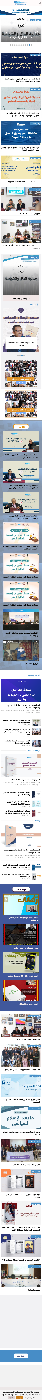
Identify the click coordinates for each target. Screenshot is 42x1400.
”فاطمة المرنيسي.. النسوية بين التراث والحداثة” (21, 1260)
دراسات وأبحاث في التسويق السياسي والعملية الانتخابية (16, 793)
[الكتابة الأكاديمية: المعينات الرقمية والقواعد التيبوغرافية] (36, 743)
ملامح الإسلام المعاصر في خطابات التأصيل (21, 343)
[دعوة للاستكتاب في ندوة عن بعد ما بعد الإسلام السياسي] (21, 1117)
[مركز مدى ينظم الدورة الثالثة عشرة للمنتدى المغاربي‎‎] (21, 1085)
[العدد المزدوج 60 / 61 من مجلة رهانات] (21, 962)
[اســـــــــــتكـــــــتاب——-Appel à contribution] (21, 167)
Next (5, 31)
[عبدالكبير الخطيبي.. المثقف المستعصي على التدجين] (21, 1180)
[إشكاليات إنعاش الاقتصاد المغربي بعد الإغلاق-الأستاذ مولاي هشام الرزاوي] (21, 472)
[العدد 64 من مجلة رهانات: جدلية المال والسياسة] (21, 904)
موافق (19, 1397)
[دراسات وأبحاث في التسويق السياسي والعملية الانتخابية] (36, 794)
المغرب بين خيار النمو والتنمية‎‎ (28, 1039)
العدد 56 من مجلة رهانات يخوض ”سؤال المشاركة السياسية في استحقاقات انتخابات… (21, 1228)
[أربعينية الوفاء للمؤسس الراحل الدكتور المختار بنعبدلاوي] (36, 722)
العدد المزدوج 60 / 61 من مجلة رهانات (23, 976)
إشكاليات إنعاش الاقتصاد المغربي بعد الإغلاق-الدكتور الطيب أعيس (23, 517)
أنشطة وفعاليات (35, 189)
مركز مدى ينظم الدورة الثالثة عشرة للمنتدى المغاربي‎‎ (23, 1100)
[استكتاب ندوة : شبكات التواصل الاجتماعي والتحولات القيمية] (21, 690)
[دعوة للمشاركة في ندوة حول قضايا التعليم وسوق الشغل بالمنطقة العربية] (21, 133)
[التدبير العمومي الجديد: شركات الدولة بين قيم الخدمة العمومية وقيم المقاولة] (36, 867)
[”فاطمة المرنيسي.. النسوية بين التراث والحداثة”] (21, 1245)
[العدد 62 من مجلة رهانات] (21, 990)
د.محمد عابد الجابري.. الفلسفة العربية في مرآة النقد (16, 875)
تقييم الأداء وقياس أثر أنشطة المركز (26, 1164)
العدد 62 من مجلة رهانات (28, 1004)
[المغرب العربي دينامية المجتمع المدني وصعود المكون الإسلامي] (21, 835)
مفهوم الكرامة (34, 1290)
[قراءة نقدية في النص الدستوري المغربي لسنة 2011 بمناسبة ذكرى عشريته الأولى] (21, 64)
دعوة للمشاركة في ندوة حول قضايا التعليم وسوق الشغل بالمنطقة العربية (20, 148)
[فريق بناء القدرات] (21, 650)
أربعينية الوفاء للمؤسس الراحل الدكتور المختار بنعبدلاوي (16, 721)
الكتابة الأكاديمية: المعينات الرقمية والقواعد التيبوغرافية (17, 741)
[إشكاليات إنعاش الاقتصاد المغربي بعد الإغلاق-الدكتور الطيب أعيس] (21, 502)
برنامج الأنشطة (35, 55)
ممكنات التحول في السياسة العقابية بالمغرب (20, 577)
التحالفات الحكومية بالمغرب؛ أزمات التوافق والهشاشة (21, 634)
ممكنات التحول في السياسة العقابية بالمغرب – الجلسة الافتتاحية (20, 547)
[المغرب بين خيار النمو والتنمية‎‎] (21, 1025)
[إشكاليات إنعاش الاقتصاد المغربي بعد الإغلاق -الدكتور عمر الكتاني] (21, 441)
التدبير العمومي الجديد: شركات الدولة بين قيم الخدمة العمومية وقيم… (16, 866)
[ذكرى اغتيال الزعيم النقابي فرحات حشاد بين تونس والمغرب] (21, 231)
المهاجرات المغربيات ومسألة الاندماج (25, 779)
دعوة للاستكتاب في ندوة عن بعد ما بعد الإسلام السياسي (21, 1133)
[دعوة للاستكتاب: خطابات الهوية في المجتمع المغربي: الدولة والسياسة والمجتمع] (21, 98)
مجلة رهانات (36, 1171)
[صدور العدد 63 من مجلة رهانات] (21, 934)
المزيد (11, 1397)
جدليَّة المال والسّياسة (21, 37)
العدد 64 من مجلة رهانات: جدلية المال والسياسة (23, 918)
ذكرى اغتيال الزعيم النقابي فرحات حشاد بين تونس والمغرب (21, 246)
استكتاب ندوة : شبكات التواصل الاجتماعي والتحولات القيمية (23, 706)
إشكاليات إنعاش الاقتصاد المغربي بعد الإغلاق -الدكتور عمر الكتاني (20, 456)
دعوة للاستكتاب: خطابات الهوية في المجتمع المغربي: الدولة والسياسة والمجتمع (22, 114)
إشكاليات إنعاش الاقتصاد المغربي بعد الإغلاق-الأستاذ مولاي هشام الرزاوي (23, 486)
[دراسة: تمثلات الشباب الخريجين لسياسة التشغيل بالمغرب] (36, 803)
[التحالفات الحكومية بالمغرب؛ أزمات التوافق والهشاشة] (21, 619)
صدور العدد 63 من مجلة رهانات (26, 948)
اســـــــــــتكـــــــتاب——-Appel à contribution (24, 181)
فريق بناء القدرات (31, 663)
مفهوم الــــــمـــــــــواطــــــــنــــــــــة (30, 213)
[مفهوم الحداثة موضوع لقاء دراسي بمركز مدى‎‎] (21, 1055)
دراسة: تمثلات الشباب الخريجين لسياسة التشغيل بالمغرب (18, 802)
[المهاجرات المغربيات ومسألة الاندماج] (21, 765)
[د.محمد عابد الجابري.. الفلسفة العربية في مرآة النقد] (36, 876)
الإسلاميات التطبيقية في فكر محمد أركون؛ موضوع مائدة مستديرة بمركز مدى (17, 731)
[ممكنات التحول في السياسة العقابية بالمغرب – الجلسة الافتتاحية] (21, 533)
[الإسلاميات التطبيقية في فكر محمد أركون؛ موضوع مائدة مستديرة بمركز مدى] (36, 731)
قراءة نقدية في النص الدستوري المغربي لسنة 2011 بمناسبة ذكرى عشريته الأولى (22, 80)
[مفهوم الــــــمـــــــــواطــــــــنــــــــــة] (21, 199)
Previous (37, 31)
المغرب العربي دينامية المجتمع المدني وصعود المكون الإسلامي (22, 851)
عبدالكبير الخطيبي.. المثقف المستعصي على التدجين (23, 1196)
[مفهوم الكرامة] (21, 1275)
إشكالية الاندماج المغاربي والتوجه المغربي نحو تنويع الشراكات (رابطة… (17, 812)
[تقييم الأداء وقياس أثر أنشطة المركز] (21, 1150)
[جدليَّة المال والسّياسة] (21, 275)
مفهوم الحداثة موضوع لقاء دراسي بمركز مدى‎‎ (22, 1069)
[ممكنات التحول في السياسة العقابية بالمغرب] (21, 563)
